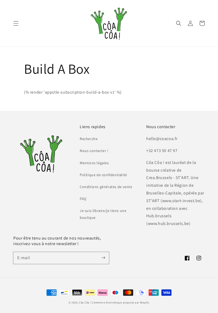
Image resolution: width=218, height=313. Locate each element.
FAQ (83, 198)
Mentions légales (94, 162)
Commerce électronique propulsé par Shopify (120, 302)
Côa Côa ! (85, 302)
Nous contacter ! (94, 150)
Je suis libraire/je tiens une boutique (103, 214)
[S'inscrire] (103, 258)
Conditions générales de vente (106, 186)
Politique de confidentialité (103, 174)
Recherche (89, 138)
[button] (16, 23)
